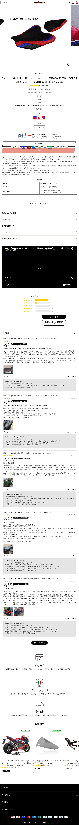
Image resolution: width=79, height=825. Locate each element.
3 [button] (40, 70)
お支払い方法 (7, 232)
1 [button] (37, 70)
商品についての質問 (9, 213)
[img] (7, 341)
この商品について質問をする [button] (54, 323)
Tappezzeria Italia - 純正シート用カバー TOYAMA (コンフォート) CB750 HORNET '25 (34, 338)
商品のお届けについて (10, 239)
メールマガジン (7, 809)
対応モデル (6, 219)
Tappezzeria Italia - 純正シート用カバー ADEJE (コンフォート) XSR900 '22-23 (31, 512)
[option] (39, 36)
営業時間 (5, 802)
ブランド (5, 787)
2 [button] (39, 70)
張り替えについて (8, 226)
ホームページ (39, 74)
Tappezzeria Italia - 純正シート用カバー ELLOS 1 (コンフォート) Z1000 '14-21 (32, 453)
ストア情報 (6, 795)
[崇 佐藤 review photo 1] (8, 549)
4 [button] (42, 70)
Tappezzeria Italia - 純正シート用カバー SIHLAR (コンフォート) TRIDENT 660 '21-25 (34, 396)
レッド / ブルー (35, 118)
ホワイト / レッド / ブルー (43, 118)
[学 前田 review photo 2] (19, 611)
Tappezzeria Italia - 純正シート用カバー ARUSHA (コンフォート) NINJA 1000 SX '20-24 (34, 578)
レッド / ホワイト (39, 118)
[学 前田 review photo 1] (8, 611)
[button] (34, 85)
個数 (39, 123)
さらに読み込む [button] (39, 642)
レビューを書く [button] (54, 317)
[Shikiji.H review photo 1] (8, 482)
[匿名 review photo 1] (8, 369)
